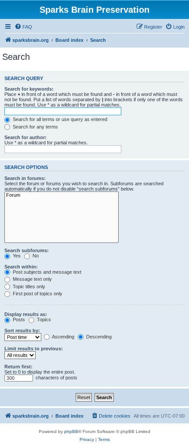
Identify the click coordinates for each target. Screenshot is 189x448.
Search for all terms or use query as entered (59, 119)
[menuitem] (23, 27)
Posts (18, 319)
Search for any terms (34, 126)
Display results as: (25, 314)
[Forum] (61, 195)
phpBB (71, 431)
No (35, 255)
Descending (98, 336)
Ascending (62, 336)
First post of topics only (36, 293)
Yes (16, 255)
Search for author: (25, 137)
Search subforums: (26, 250)
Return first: (18, 366)
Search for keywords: (29, 89)
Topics (43, 319)
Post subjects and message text (46, 272)
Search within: (21, 266)
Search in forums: (25, 178)
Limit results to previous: (33, 348)
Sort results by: (22, 330)
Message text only (31, 279)
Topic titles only (28, 286)
